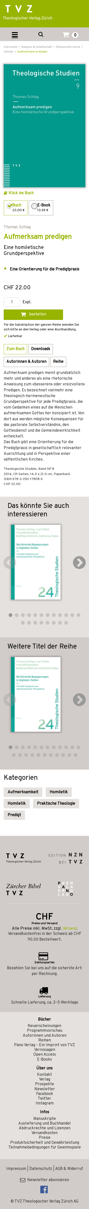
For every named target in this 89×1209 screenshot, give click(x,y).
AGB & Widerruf (69, 1168)
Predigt (14, 815)
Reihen (44, 1040)
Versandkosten (44, 1133)
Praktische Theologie (56, 803)
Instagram (45, 1103)
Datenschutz (40, 1168)
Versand (69, 928)
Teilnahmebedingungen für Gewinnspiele (44, 1147)
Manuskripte (44, 1118)
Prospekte (44, 1084)
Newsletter (44, 1089)
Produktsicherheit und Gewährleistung (44, 1142)
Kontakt (44, 1074)
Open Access (44, 1054)
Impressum (16, 1168)
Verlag (44, 1079)
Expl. (26, 302)
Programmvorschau (44, 1030)
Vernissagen (44, 1049)
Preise (44, 1137)
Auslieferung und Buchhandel (44, 1123)
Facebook (44, 1093)
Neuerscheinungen (44, 1026)
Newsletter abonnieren (47, 1180)
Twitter (44, 1098)
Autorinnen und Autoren (45, 1035)
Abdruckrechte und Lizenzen (44, 1128)
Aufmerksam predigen (32, 52)
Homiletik (59, 792)
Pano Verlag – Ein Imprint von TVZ (44, 1045)
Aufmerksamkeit (23, 792)
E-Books (44, 1059)
